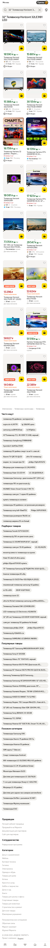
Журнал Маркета (9, 930)
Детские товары (8, 911)
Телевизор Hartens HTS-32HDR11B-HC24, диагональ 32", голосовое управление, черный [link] (36, 153)
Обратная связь (8, 923)
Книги (4, 893)
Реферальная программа (12, 845)
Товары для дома (9, 876)
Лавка (15, 944)
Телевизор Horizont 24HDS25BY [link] (11, 391)
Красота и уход (8, 883)
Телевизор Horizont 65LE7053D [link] (34, 298)
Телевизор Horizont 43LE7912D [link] (34, 391)
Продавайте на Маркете (12, 827)
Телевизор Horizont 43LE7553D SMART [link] (34, 106)
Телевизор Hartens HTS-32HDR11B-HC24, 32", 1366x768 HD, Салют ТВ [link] (36, 200)
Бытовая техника (9, 862)
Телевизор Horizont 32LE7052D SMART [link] (11, 58)
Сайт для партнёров (10, 834)
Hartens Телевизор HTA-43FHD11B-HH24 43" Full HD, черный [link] (36, 343)
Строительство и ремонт (12, 907)
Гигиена (5, 865)
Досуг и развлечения (10, 855)
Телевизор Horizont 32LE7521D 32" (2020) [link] (12, 298)
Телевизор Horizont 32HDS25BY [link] (11, 199)
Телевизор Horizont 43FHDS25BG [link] (34, 246)
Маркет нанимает (9, 927)
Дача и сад (6, 890)
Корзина (35, 944)
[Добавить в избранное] (21, 25)
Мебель (5, 858)
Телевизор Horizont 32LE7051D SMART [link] (34, 58)
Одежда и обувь (8, 872)
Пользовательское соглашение (14, 920)
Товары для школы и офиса (13, 897)
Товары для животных (11, 904)
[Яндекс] (20, 938)
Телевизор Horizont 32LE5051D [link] (11, 106)
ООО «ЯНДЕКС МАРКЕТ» (19, 935)
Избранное (25, 944)
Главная (5, 944)
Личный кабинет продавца (13, 824)
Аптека (5, 879)
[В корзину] (21, 48)
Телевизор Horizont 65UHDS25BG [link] (11, 345)
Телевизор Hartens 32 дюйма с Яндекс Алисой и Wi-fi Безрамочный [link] (12, 153)
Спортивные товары (10, 900)
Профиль (45, 944)
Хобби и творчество (10, 886)
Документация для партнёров (14, 831)
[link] (18, 419)
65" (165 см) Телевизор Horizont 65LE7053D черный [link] (13, 246)
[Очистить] (39, 10)
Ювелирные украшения (11, 914)
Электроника (7, 869)
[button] (46, 10)
